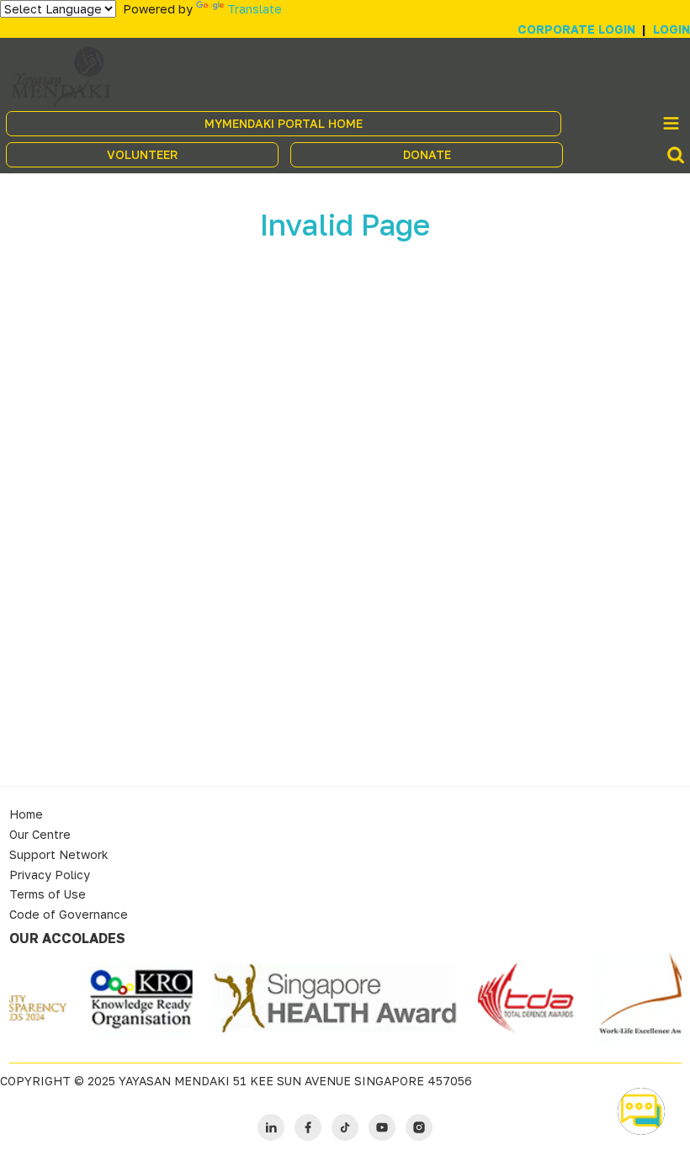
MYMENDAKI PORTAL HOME (283, 123)
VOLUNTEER (142, 154)
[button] (641, 1111)
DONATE (427, 154)
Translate (254, 9)
